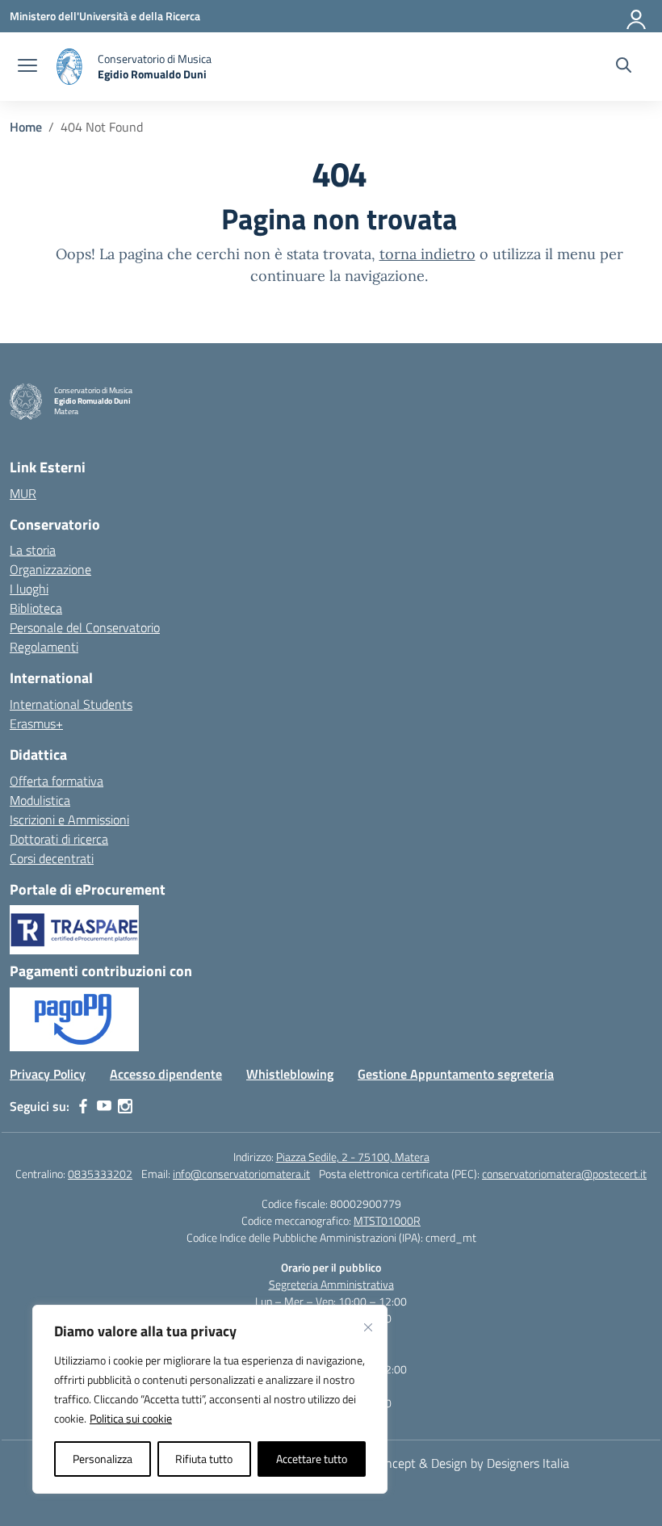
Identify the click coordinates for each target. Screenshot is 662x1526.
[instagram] (125, 1106)
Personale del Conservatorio (85, 627)
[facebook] (83, 1106)
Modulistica (40, 800)
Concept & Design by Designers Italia (470, 1463)
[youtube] (104, 1106)
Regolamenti (44, 646)
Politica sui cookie (131, 1418)
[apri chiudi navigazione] (27, 67)
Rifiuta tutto (204, 1458)
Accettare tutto (311, 1458)
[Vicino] (368, 1327)
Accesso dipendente (166, 1074)
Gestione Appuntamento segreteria (456, 1074)
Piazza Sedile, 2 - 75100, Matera (352, 1156)
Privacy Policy (48, 1074)
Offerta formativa (56, 780)
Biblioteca (36, 608)
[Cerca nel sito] (623, 67)
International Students (71, 704)
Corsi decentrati (52, 858)
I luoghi (29, 588)
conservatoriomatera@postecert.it (564, 1173)
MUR (23, 493)
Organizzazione (50, 569)
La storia (33, 550)
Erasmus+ (36, 723)
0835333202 (100, 1173)
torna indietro (427, 254)
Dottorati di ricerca (59, 839)
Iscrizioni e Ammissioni (69, 819)
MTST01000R (387, 1220)
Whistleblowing (289, 1074)
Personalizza (102, 1458)
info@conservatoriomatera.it (241, 1173)
